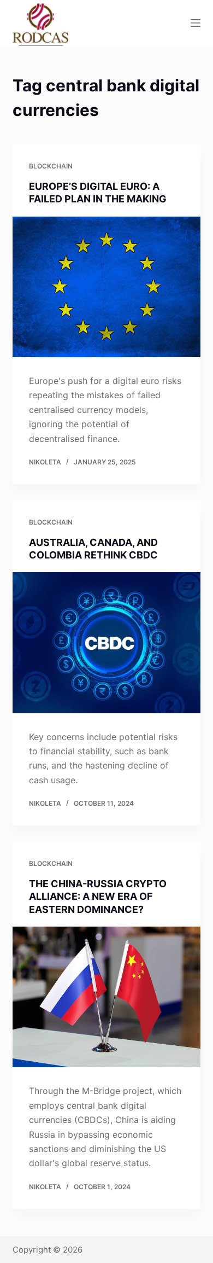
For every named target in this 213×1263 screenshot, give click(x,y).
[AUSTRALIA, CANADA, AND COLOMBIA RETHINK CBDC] (106, 642)
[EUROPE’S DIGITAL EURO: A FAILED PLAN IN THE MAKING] (106, 287)
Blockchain (51, 166)
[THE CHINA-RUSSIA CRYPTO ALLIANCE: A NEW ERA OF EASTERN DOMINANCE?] (106, 997)
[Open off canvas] (195, 23)
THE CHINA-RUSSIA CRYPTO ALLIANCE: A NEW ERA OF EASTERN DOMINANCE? (98, 896)
